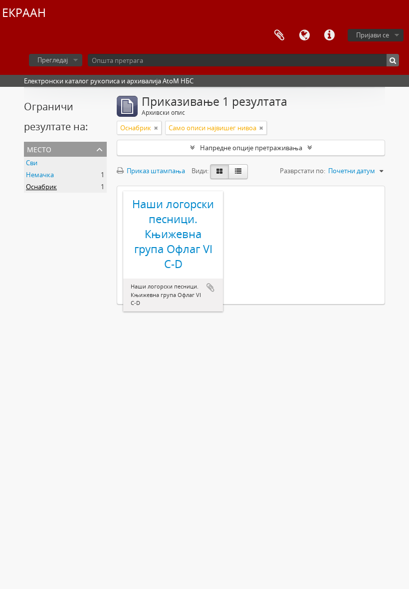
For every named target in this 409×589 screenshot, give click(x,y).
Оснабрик (41, 186)
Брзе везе (329, 35)
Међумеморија (279, 35)
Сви (31, 162)
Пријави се (372, 34)
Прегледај (52, 59)
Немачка (40, 174)
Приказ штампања (155, 170)
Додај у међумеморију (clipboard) (210, 288)
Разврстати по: (302, 170)
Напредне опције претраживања (251, 147)
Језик (304, 35)
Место (39, 148)
